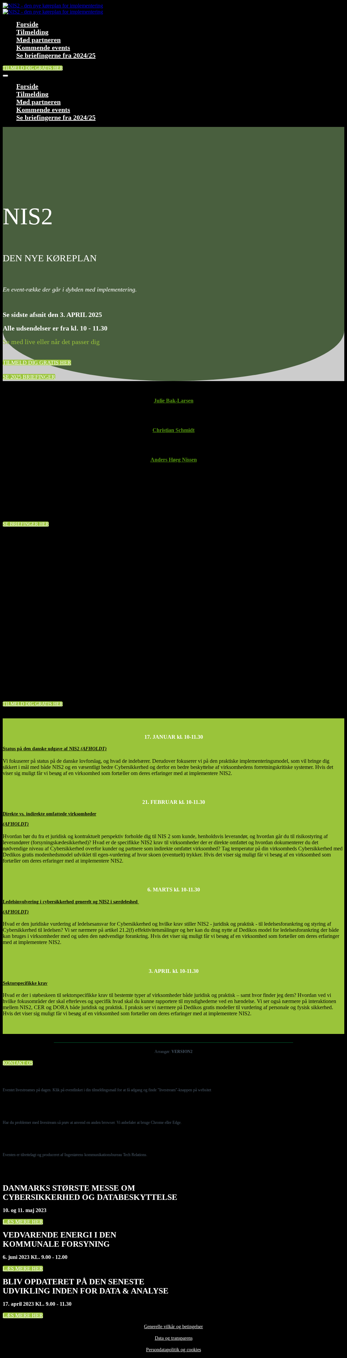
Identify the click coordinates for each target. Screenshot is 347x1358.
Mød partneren (38, 39)
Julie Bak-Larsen (173, 400)
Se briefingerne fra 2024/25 (56, 55)
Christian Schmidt (173, 430)
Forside (27, 24)
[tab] (173, 749)
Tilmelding (32, 32)
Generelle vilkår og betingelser (173, 1326)
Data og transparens (173, 1338)
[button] (33, 68)
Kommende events (43, 47)
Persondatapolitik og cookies (173, 1349)
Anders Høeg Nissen (173, 460)
